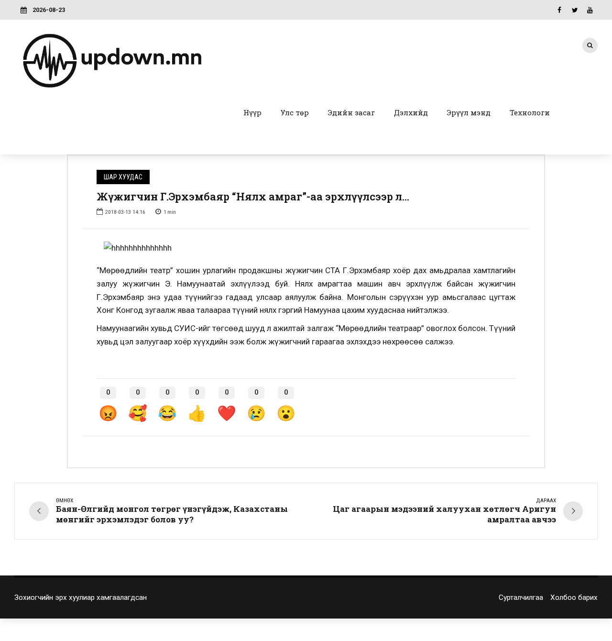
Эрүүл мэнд (469, 112)
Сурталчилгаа (521, 597)
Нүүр (252, 112)
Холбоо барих (574, 597)
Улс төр (295, 112)
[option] (306, 248)
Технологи (530, 112)
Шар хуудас (123, 177)
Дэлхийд (411, 112)
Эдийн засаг (351, 112)
